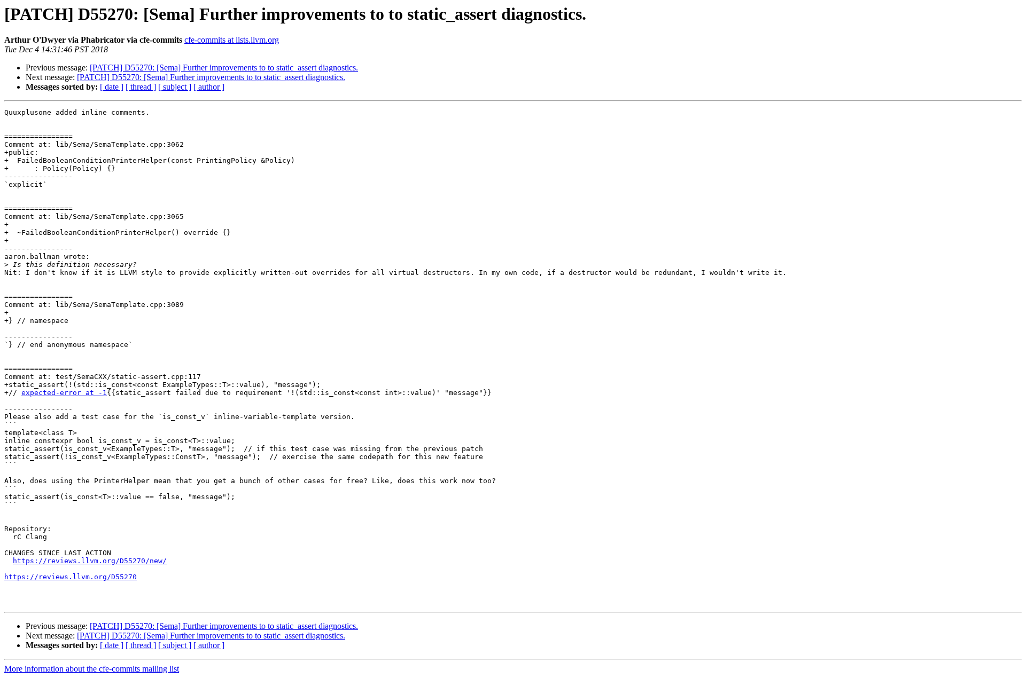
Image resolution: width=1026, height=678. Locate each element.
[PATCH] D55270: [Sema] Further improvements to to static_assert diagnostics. (224, 67)
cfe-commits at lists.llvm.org (231, 39)
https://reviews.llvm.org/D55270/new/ (90, 561)
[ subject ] (174, 86)
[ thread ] (141, 86)
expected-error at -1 (64, 393)
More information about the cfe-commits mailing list (91, 668)
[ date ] (111, 86)
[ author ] (208, 86)
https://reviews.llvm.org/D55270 (70, 577)
